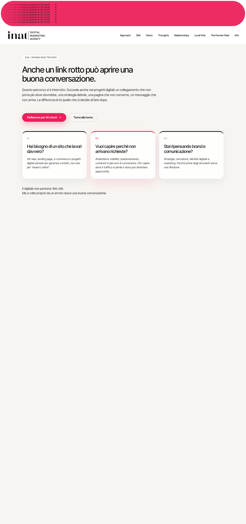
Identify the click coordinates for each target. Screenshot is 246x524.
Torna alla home (83, 117)
